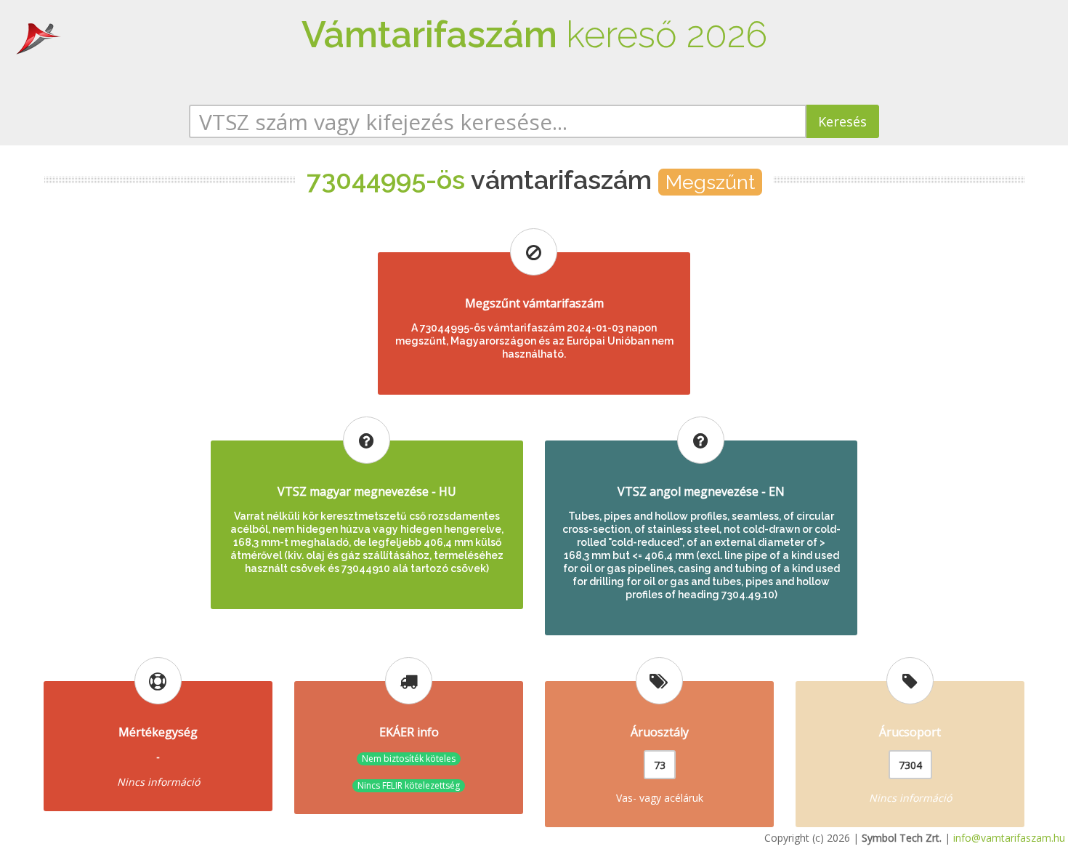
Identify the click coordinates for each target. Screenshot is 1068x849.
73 (660, 765)
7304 (910, 765)
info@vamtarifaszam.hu (1009, 838)
